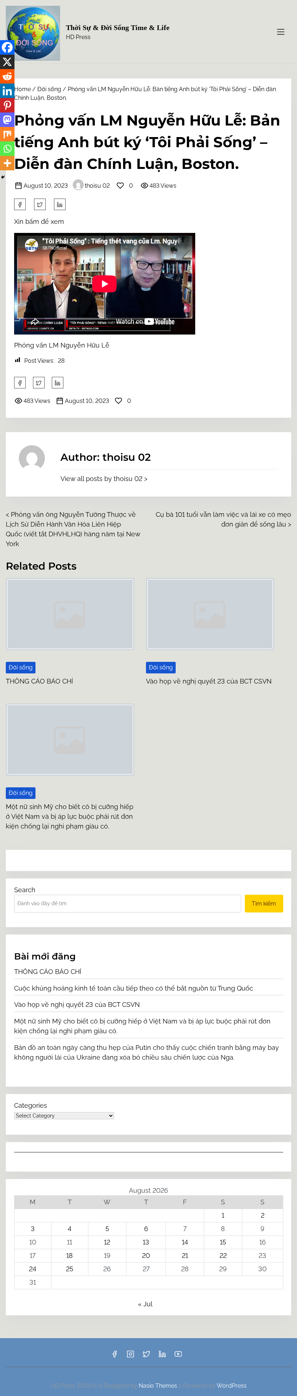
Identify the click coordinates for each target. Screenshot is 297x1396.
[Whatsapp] (7, 148)
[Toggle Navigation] (280, 31)
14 (185, 1242)
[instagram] (130, 1356)
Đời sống (49, 89)
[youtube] (178, 1356)
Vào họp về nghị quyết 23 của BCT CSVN (209, 681)
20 (146, 1255)
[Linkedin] (7, 91)
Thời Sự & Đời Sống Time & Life (118, 27)
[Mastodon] (7, 119)
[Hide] (3, 177)
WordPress (232, 1385)
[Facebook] (7, 47)
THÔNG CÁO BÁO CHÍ (39, 681)
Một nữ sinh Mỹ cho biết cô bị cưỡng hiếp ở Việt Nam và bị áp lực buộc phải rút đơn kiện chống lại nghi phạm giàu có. (69, 816)
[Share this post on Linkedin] (60, 204)
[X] (7, 62)
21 (185, 1255)
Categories (30, 1105)
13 (146, 1242)
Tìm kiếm (264, 903)
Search (24, 890)
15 (223, 1242)
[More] (7, 163)
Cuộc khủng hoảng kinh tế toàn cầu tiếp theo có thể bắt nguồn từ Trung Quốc (133, 988)
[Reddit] (7, 76)
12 (107, 1242)
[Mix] (7, 134)
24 (32, 1269)
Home (22, 89)
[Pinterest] (7, 105)
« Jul (145, 1304)
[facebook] (20, 204)
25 (69, 1269)
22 (223, 1255)
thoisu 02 (97, 185)
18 (69, 1255)
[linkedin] (162, 1356)
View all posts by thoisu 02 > (103, 478)
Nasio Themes (159, 1385)
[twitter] (40, 204)
